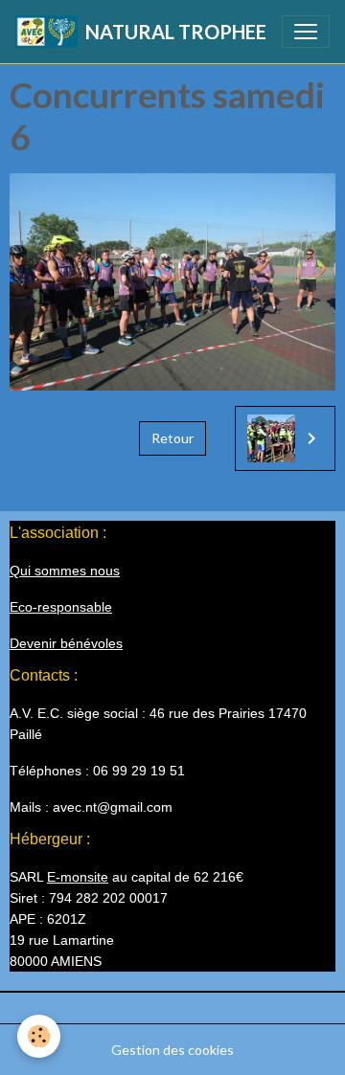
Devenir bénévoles (66, 643)
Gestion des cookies (172, 1049)
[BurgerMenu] (306, 31)
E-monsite (77, 877)
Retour (172, 438)
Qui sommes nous (65, 570)
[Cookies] (38, 1036)
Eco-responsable (61, 607)
